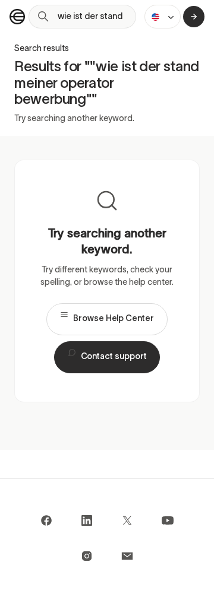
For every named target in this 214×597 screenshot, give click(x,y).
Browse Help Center (113, 319)
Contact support (114, 357)
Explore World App (193, 16)
